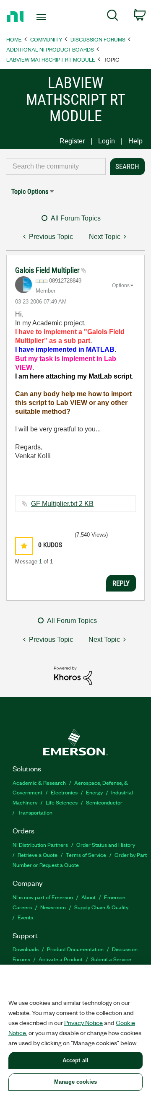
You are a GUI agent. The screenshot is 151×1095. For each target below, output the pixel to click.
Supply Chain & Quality (101, 907)
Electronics (64, 792)
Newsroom (53, 907)
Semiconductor (104, 802)
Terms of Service (86, 855)
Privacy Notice (83, 1022)
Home (14, 39)
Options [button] (121, 285)
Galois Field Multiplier (48, 270)
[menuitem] (113, 16)
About (88, 897)
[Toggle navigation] (41, 17)
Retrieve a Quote (37, 855)
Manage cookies (75, 1082)
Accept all (75, 1060)
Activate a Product (61, 959)
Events (25, 917)
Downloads (26, 949)
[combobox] (56, 166)
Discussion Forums (97, 39)
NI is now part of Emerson (43, 897)
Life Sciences (62, 802)
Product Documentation (75, 949)
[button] (24, 546)
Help (135, 141)
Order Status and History (105, 844)
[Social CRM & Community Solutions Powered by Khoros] (73, 675)
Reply (121, 583)
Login (106, 141)
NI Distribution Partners (40, 844)
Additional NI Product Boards (50, 49)
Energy (94, 792)
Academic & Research (39, 782)
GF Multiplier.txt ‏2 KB (62, 503)
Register (72, 141)
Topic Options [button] (29, 191)
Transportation (35, 812)
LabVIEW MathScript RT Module (50, 59)
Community (46, 39)
